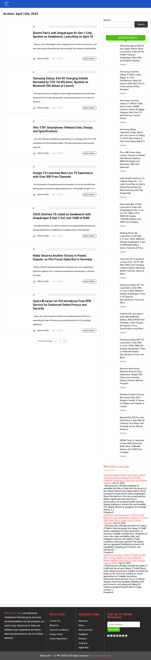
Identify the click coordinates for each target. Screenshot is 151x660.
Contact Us (55, 621)
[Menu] (6, 4)
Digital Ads (83, 647)
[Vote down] (39, 27)
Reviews (82, 638)
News (81, 625)
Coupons (82, 643)
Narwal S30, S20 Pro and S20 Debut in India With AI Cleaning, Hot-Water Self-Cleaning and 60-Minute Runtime (132, 423)
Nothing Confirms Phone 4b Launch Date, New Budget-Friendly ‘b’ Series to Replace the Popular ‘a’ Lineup (132, 400)
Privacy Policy (56, 634)
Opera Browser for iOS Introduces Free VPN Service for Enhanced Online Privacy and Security (62, 304)
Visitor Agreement (58, 638)
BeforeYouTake (43, 59)
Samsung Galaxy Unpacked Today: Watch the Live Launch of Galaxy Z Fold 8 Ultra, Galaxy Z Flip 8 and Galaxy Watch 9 (132, 135)
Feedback (83, 634)
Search (107, 20)
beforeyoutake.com (101, 655)
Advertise (83, 621)
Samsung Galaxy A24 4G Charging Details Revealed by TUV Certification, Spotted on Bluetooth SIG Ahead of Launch (60, 82)
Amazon (123, 65)
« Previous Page (44, 341)
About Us (54, 625)
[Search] (143, 4)
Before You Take (120, 466)
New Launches (85, 629)
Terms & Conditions (59, 629)
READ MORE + (89, 59)
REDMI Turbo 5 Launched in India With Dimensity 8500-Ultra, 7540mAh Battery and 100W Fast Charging (132, 446)
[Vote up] (44, 27)
